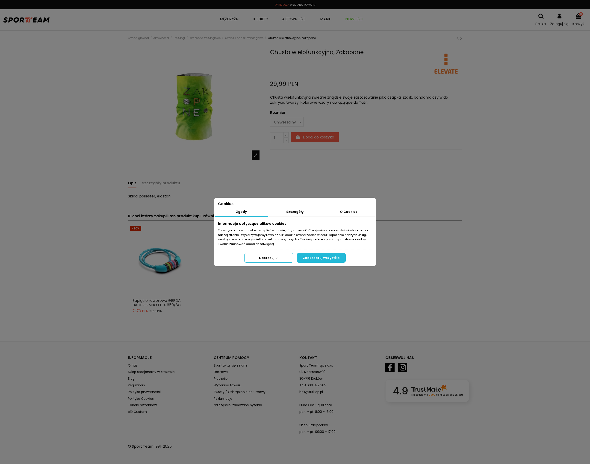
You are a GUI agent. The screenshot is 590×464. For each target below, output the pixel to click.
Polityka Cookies (141, 398)
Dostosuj (267, 257)
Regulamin (136, 385)
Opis (132, 183)
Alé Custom (137, 411)
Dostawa (221, 372)
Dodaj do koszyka (318, 137)
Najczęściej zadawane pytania (238, 405)
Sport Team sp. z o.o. (316, 365)
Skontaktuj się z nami (231, 365)
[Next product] (461, 38)
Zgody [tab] (241, 211)
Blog (131, 378)
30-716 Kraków (310, 378)
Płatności (221, 378)
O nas (132, 365)
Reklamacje (223, 398)
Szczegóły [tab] (295, 211)
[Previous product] (458, 38)
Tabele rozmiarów (142, 405)
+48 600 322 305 (312, 385)
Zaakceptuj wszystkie (321, 257)
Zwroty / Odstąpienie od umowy (240, 392)
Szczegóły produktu (161, 183)
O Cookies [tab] (348, 211)
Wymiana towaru (227, 385)
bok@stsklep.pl (311, 392)
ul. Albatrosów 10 (312, 372)
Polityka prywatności (144, 392)
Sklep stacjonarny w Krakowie (151, 372)
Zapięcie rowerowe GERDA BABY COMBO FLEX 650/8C (157, 303)
